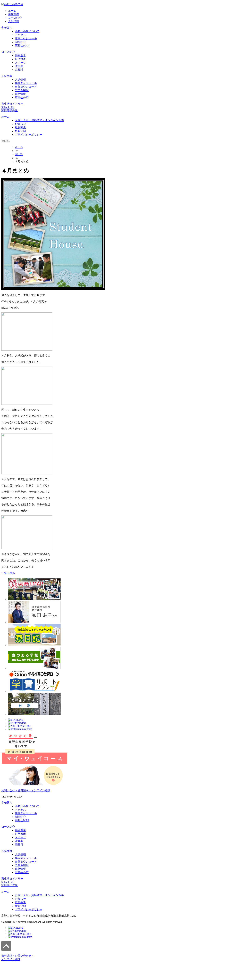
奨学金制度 (22, 90)
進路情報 (20, 93)
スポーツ (20, 62)
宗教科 (19, 69)
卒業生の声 (22, 97)
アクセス (20, 34)
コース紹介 (15, 17)
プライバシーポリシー (28, 134)
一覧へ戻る (8, 573)
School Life (7, 107)
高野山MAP (22, 45)
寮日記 (19, 154)
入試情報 (13, 21)
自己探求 (20, 59)
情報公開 (20, 131)
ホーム (12, 10)
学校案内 (13, 14)
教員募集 (20, 127)
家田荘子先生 (9, 110)
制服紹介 (20, 42)
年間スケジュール (26, 38)
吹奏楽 (19, 66)
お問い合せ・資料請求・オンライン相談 (39, 120)
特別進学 (20, 55)
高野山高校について (27, 31)
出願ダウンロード (26, 86)
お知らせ (20, 123)
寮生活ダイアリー (12, 103)
